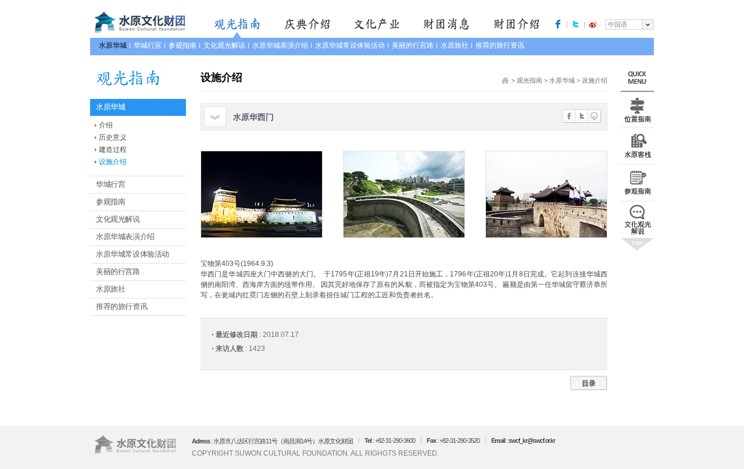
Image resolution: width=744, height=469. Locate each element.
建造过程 (113, 149)
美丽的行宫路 (413, 45)
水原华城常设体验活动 (350, 45)
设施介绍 (113, 162)
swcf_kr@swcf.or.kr (532, 440)
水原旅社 (454, 45)
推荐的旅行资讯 (499, 45)
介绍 (106, 125)
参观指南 (182, 45)
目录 (589, 383)
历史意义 (113, 137)
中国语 (617, 24)
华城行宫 (148, 45)
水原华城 (113, 45)
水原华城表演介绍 (280, 45)
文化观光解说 (224, 45)
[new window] (558, 24)
